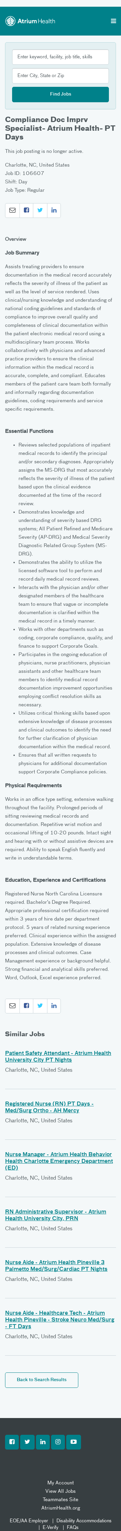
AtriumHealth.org (60, 1508)
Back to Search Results (42, 1380)
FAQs (73, 1527)
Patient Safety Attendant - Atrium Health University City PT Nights (58, 1057)
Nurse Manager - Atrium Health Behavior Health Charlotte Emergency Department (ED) (59, 1161)
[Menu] (113, 21)
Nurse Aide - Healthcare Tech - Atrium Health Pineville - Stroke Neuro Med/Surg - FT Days (59, 1320)
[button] (12, 210)
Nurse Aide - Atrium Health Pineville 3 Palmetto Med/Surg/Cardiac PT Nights (56, 1266)
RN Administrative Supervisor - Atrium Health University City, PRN (55, 1216)
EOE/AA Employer (29, 1521)
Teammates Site (60, 1499)
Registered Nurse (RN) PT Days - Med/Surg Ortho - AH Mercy (49, 1108)
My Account (60, 1482)
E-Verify (50, 1527)
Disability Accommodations (84, 1521)
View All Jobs (60, 1491)
